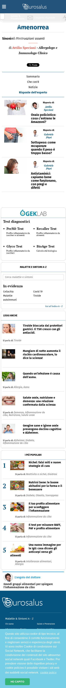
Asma (26, 387)
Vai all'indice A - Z (53, 306)
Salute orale (28, 415)
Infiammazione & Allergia (19, 24)
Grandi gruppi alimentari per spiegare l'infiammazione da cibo (28, 586)
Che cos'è (33, 82)
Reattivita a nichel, (37, 474)
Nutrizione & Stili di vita (18, 30)
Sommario (33, 76)
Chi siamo (9, 624)
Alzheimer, (20, 440)
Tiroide (17, 340)
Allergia (19, 564)
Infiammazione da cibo (15, 443)
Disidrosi (52, 474)
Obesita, (40, 495)
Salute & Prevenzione (17, 17)
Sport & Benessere (17, 37)
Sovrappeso (51, 495)
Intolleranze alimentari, (39, 561)
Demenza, (19, 412)
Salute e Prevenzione (46, 624)
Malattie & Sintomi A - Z (19, 618)
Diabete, (30, 440)
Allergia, (18, 387)
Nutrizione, (15, 415)
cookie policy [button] (48, 672)
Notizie (33, 87)
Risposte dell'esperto (33, 92)
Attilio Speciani (24, 47)
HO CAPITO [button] (17, 681)
